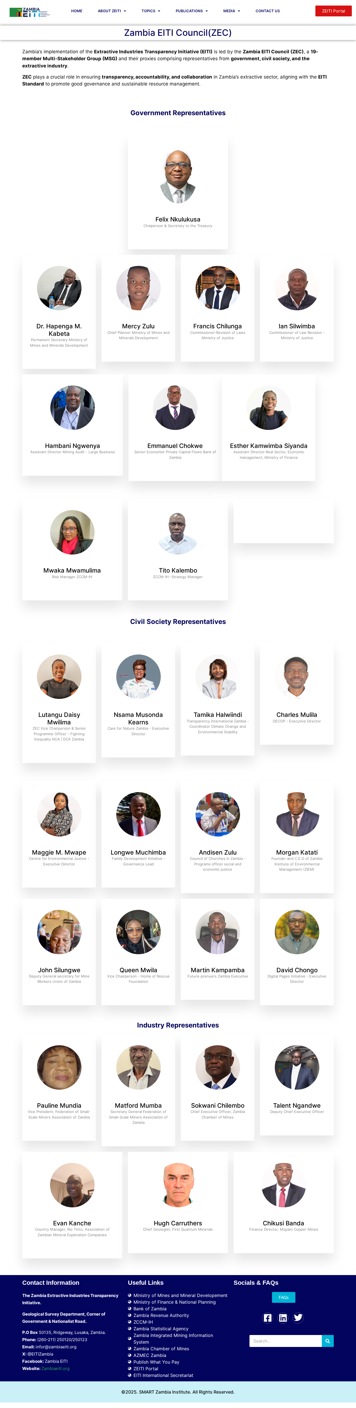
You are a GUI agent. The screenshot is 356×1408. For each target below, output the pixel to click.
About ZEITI (109, 11)
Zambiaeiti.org (55, 1368)
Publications (189, 11)
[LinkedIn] (282, 1318)
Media (229, 11)
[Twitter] (298, 1318)
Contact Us (268, 11)
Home (76, 11)
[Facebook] (267, 1318)
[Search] (328, 1341)
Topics (148, 11)
